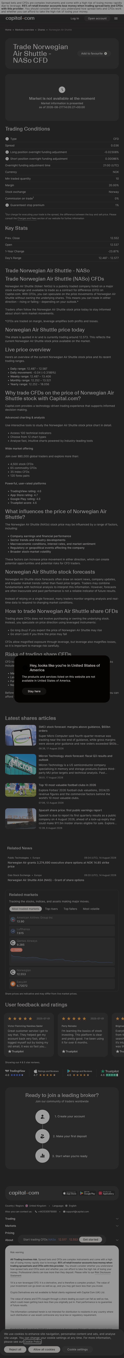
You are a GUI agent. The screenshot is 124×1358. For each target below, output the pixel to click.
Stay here (34, 691)
